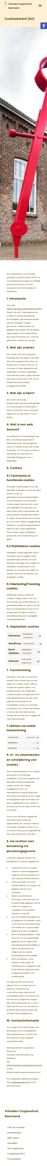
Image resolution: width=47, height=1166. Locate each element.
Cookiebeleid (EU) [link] (16, 1154)
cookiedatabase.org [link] (19, 1082)
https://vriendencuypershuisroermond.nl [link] (24, 309)
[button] (40, 5)
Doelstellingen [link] (14, 1133)
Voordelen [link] (12, 1143)
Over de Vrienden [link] (16, 1127)
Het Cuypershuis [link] (15, 1148)
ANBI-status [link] (13, 1138)
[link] (43, 26)
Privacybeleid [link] (14, 1159)
